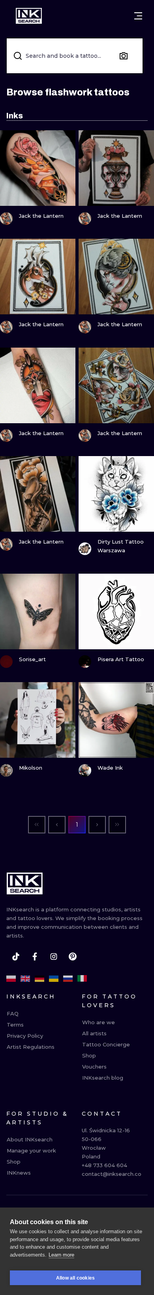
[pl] (11, 978)
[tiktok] (15, 956)
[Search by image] (123, 55)
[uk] (53, 978)
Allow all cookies (75, 1278)
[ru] (68, 978)
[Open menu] (138, 15)
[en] (25, 978)
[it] (82, 978)
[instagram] (53, 956)
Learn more (61, 1255)
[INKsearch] (29, 16)
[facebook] (34, 956)
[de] (39, 978)
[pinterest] (72, 956)
